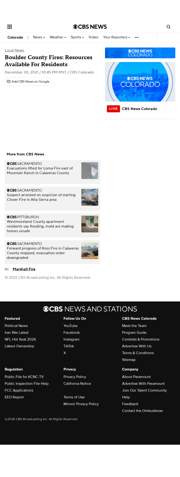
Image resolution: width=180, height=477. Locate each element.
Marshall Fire (24, 269)
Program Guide (134, 332)
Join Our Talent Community (144, 390)
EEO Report (14, 397)
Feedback (130, 404)
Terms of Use (74, 397)
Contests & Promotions (140, 339)
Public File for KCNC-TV (24, 377)
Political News (16, 326)
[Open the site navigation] (35, 27)
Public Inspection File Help (27, 383)
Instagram (71, 339)
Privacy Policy (75, 377)
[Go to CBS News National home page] (90, 26)
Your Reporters (115, 37)
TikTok (69, 346)
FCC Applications (19, 390)
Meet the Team (134, 326)
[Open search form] (168, 26)
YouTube (71, 326)
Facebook (72, 332)
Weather (57, 37)
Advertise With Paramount (143, 383)
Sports (76, 37)
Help (126, 397)
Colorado (15, 37)
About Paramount (136, 377)
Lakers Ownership (19, 346)
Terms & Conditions (138, 353)
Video (93, 37)
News (38, 37)
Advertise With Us (136, 346)
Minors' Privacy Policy (81, 404)
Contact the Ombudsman (142, 411)
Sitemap (128, 360)
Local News (14, 50)
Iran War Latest (17, 332)
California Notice (77, 383)
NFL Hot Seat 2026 (20, 339)
